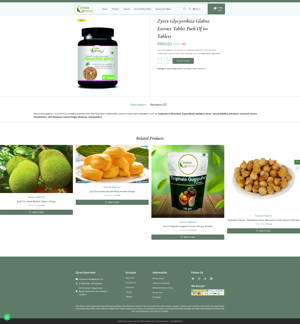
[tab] (138, 105)
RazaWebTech (177, 321)
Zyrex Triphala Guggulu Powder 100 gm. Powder (188, 226)
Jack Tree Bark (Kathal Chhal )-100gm (36, 201)
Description (138, 105)
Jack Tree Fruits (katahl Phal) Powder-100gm (112, 191)
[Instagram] (199, 279)
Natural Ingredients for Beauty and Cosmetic (186, 68)
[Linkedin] (211, 279)
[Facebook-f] (205, 279)
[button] (36, 212)
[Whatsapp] (7, 316)
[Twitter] (193, 279)
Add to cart (184, 61)
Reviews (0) (158, 105)
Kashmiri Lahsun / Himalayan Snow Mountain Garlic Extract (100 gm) (263, 220)
